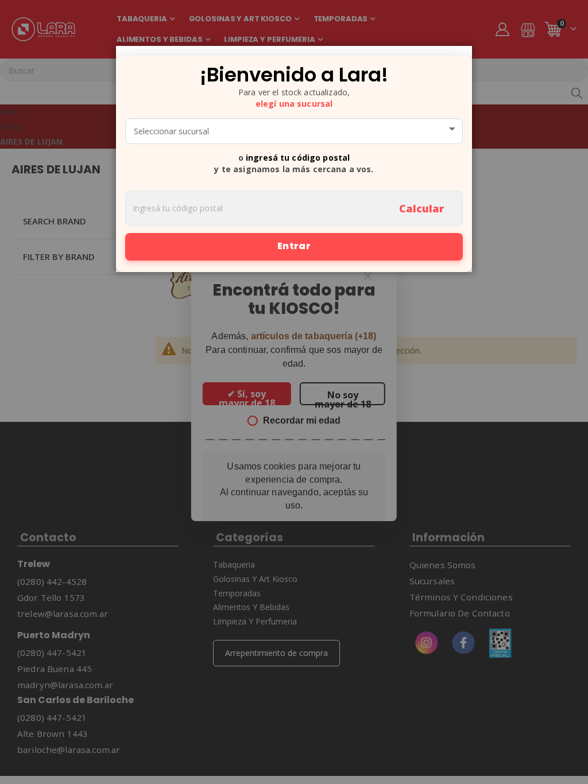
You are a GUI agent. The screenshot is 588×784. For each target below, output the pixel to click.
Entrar (294, 246)
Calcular (421, 208)
